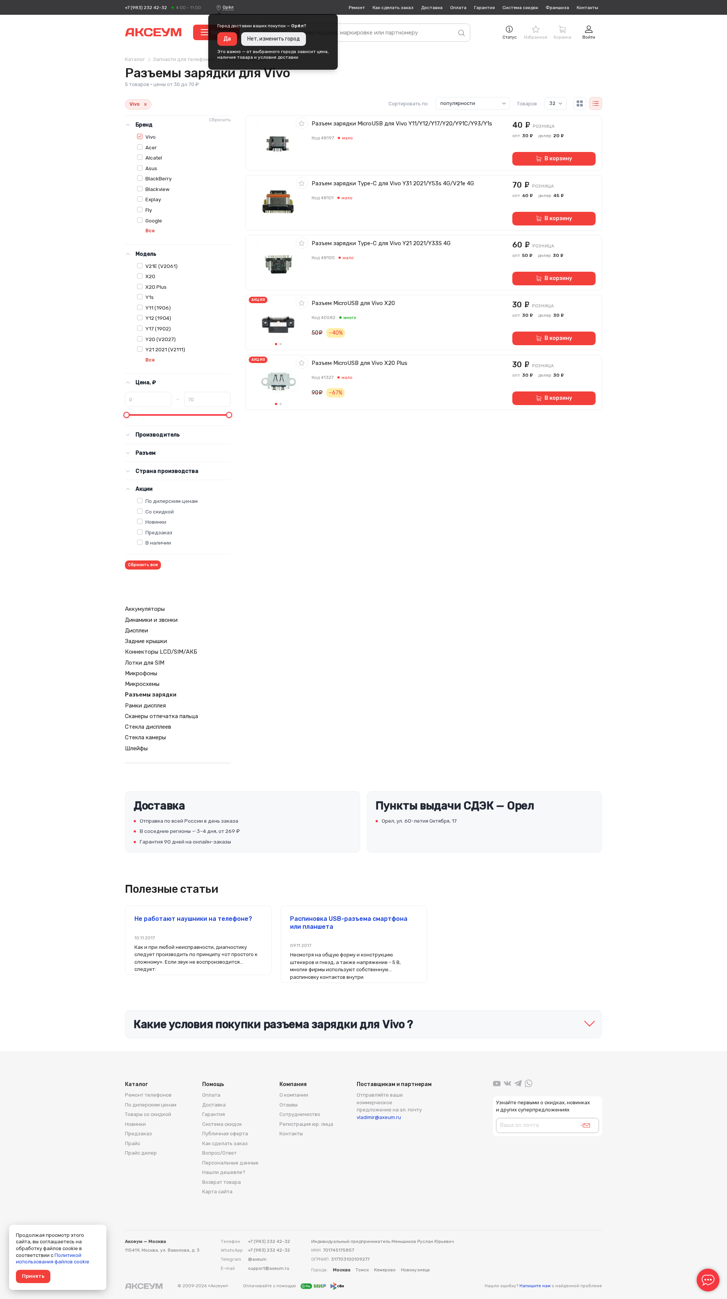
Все (150, 230)
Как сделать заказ (393, 7)
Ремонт (357, 7)
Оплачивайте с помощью (270, 1285)
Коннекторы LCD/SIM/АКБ (161, 651)
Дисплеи (136, 630)
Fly (148, 210)
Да (227, 39)
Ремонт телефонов (148, 1095)
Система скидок (520, 7)
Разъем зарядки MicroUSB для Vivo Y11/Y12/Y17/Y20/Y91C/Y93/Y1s (402, 123)
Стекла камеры (145, 737)
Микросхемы (142, 684)
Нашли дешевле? (223, 1172)
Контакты (587, 7)
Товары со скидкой (148, 1114)
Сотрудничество (299, 1114)
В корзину (558, 158)
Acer (151, 147)
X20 (150, 276)
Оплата (458, 7)
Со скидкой (159, 512)
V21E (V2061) (161, 266)
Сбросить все (143, 564)
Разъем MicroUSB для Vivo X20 (353, 303)
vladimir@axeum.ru (379, 1117)
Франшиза (557, 7)
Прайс (132, 1143)
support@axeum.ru (268, 1268)
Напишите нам (535, 1285)
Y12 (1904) (158, 318)
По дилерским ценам (171, 501)
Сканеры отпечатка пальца (161, 716)
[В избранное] (302, 123)
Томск (362, 1269)
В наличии (158, 543)
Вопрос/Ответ (219, 1153)
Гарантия (484, 7)
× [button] (145, 104)
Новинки (155, 522)
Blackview (157, 189)
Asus (151, 168)
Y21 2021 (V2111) (165, 349)
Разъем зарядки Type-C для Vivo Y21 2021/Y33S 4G (381, 243)
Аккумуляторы (145, 609)
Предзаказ (158, 532)
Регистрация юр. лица (306, 1124)
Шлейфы (136, 748)
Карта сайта (217, 1191)
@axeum (257, 1259)
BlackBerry (158, 178)
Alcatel (153, 158)
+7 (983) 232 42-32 (146, 7)
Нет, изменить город (273, 39)
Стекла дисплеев (148, 726)
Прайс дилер (141, 1153)
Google (153, 221)
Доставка (432, 7)
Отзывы (288, 1105)
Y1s (149, 297)
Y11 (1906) (158, 308)
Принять (33, 1276)
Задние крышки (146, 641)
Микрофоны (141, 673)
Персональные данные (230, 1163)
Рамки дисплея (145, 705)
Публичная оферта (225, 1133)
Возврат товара (221, 1182)
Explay (153, 199)
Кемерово (385, 1269)
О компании (293, 1095)
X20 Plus (156, 287)
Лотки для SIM (144, 662)
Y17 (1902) (158, 329)
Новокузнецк (415, 1269)
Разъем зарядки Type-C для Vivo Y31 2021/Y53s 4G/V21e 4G (393, 183)
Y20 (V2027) (160, 339)
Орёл (228, 7)
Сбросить (220, 119)
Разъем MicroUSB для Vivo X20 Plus (359, 363)
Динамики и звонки (151, 620)
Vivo (150, 137)
